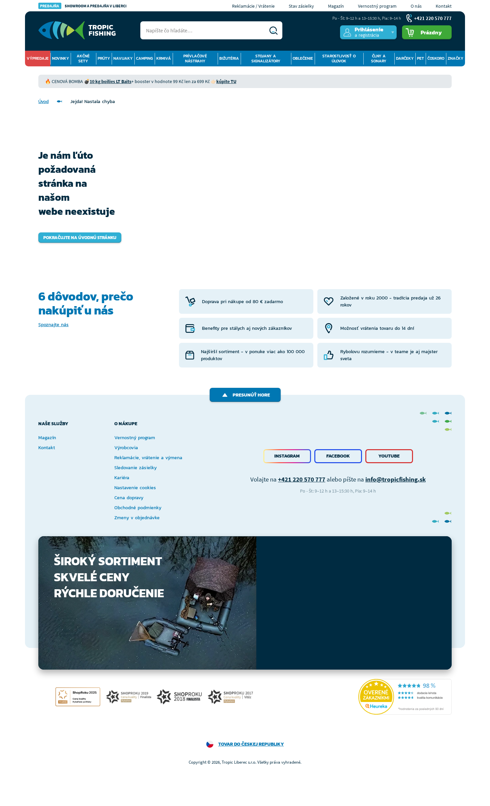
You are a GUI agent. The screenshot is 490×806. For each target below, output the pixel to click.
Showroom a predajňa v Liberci (83, 5)
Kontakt (444, 6)
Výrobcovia (126, 447)
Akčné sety (83, 58)
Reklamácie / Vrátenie (253, 6)
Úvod (43, 101)
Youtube (389, 456)
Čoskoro (435, 58)
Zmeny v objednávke (137, 517)
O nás (416, 6)
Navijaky (123, 58)
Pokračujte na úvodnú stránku (79, 237)
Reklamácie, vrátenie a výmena (148, 457)
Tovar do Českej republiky (251, 744)
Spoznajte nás (53, 324)
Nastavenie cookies (135, 487)
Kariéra (121, 477)
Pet (420, 58)
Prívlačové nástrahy (195, 58)
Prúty (104, 58)
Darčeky (405, 58)
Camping (144, 58)
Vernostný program (377, 6)
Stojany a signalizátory (265, 58)
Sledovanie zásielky (135, 467)
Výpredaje (38, 58)
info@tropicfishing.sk (395, 479)
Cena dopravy (128, 497)
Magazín (336, 6)
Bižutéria (229, 58)
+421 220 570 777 (301, 479)
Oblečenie (303, 58)
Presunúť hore (251, 394)
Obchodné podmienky (137, 507)
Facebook (338, 456)
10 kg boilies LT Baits (110, 81)
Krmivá (163, 58)
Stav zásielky (301, 6)
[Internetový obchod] (77, 30)
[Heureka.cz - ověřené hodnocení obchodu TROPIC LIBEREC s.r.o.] (405, 697)
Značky (455, 58)
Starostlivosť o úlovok (339, 58)
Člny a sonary (378, 58)
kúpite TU (226, 81)
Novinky (60, 58)
